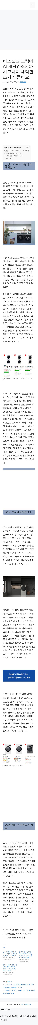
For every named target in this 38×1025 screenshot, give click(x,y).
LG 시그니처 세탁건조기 (13, 153)
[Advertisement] (19, 30)
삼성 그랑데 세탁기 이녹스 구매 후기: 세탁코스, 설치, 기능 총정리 (10, 954)
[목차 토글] (26, 148)
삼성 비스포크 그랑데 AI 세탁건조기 (17, 151)
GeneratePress (26, 1004)
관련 (10, 158)
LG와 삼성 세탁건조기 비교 (14, 156)
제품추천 (9, 982)
